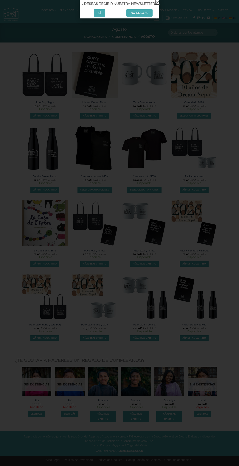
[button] (157, 2)
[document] (119, 233)
